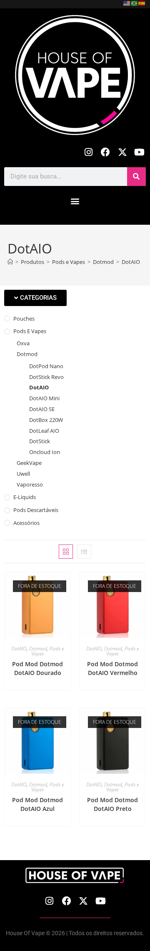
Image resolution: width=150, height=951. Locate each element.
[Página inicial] (10, 262)
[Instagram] (88, 152)
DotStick (39, 441)
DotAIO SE (42, 409)
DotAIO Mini (44, 398)
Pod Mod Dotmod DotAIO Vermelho (112, 668)
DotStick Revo (46, 377)
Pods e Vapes (29, 331)
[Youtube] (139, 152)
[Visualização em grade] (66, 552)
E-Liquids (24, 497)
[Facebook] (105, 152)
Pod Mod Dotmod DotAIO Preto (112, 804)
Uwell (23, 473)
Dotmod (27, 354)
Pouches (24, 318)
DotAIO (131, 262)
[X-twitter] (122, 152)
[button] (75, 201)
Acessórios (26, 523)
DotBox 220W (46, 420)
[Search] (136, 176)
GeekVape (29, 463)
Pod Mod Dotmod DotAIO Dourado (37, 668)
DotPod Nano (46, 366)
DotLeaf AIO (44, 430)
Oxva (23, 343)
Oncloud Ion (44, 452)
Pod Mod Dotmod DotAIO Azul (37, 804)
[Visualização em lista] (84, 552)
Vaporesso (30, 484)
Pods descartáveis (35, 510)
